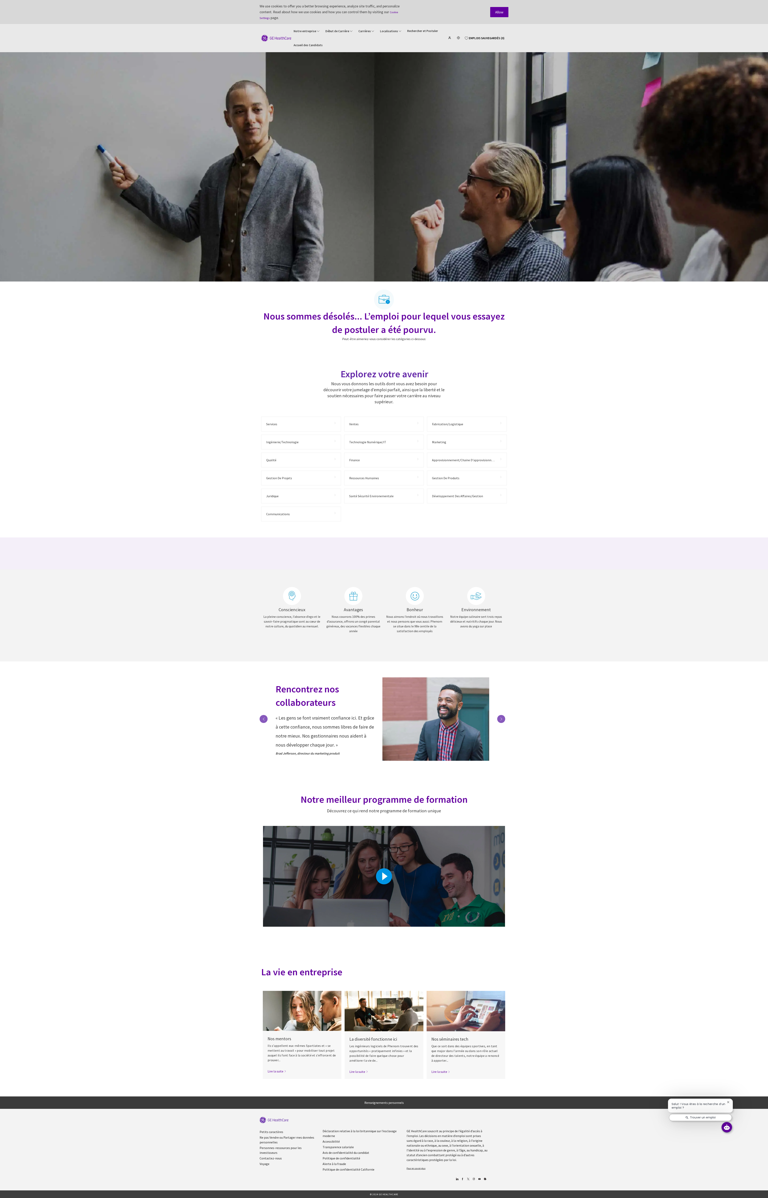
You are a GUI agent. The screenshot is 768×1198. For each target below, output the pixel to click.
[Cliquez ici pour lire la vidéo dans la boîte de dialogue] (384, 876)
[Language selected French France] (458, 37)
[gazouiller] (468, 1179)
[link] (277, 1071)
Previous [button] (264, 719)
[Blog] (473, 1179)
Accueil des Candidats (308, 45)
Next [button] (501, 719)
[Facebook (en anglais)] (462, 1179)
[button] (450, 37)
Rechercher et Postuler (422, 31)
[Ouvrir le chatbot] (727, 1127)
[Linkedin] (456, 1179)
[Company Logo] (276, 38)
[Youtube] (479, 1179)
